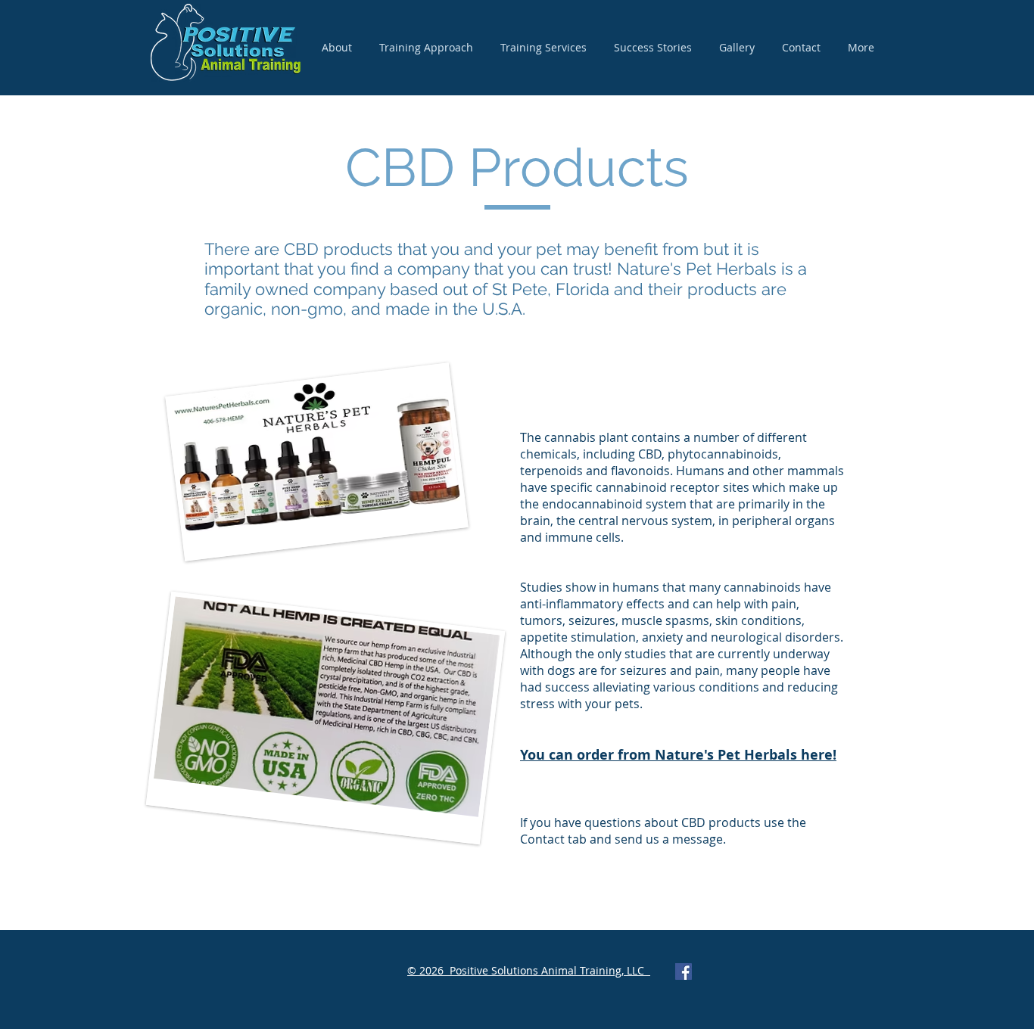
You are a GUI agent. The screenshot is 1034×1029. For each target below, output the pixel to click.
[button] (543, 48)
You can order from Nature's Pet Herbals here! (678, 754)
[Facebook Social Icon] (683, 971)
